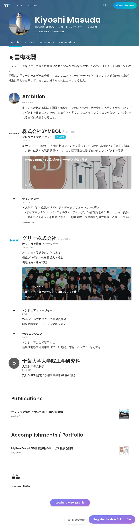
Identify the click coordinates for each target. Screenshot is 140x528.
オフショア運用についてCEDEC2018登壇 (51, 292)
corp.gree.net (36, 286)
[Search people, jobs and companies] (104, 5)
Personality (46, 42)
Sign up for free (125, 5)
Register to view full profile (112, 519)
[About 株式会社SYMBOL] (14, 133)
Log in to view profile (70, 503)
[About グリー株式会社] (14, 240)
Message (78, 520)
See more (28, 222)
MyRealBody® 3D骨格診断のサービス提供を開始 (56, 160)
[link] (76, 172)
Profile (15, 42)
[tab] (15, 42)
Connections (67, 42)
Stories (29, 42)
